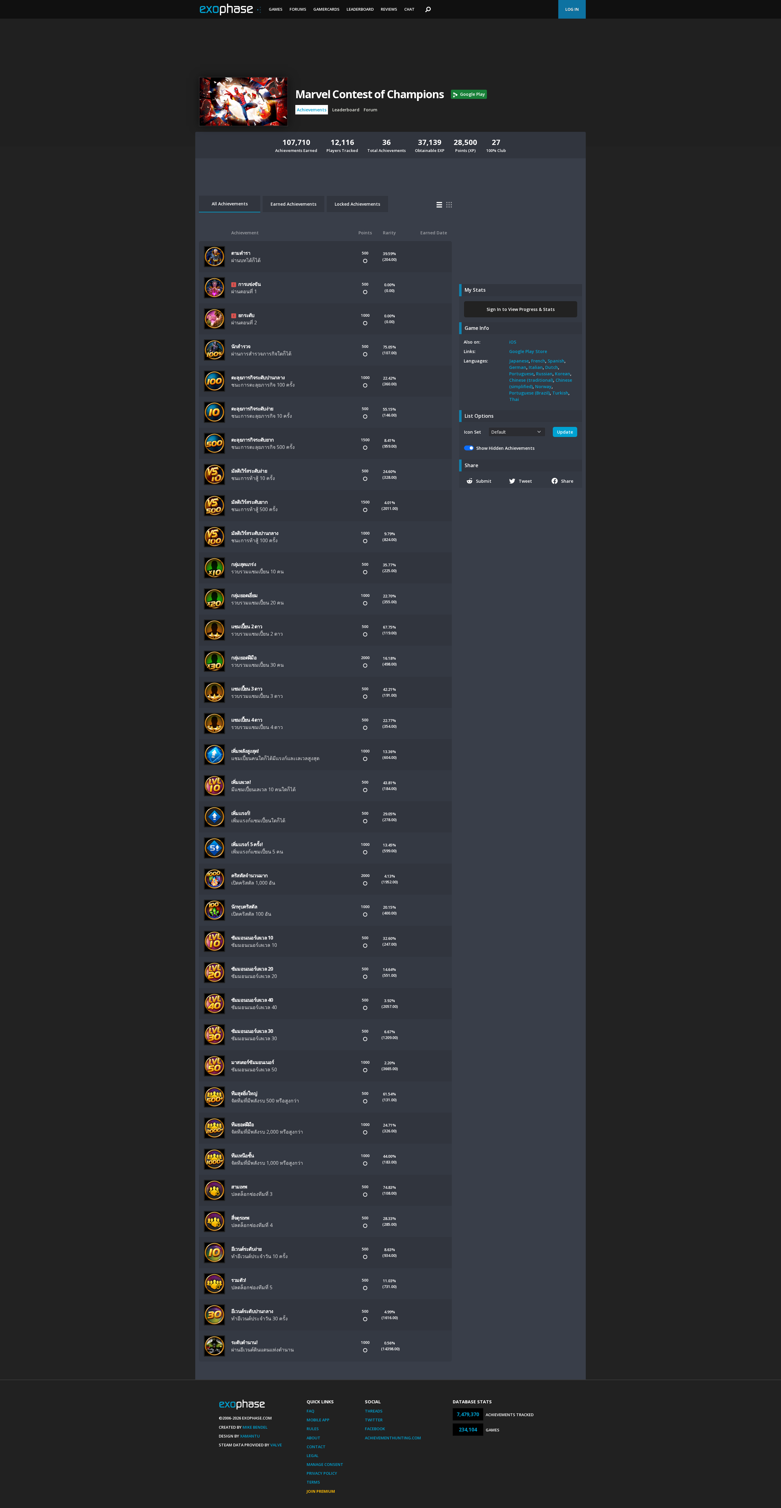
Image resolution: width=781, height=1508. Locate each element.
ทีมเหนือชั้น (242, 1155)
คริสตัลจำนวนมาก (249, 875)
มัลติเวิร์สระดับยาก (249, 502)
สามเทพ (239, 1186)
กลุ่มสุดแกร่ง (243, 564)
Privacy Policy (322, 1473)
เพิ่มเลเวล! (241, 782)
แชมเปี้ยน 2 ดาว (246, 626)
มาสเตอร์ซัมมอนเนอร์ (252, 1062)
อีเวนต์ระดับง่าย (246, 1249)
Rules (313, 1428)
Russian (544, 374)
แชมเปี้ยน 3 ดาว (246, 688)
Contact (316, 1446)
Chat (409, 9)
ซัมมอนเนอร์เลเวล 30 (252, 1031)
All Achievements (230, 204)
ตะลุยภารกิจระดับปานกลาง (258, 377)
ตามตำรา (240, 253)
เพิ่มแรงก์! (240, 813)
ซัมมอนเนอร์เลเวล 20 (252, 968)
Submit (483, 481)
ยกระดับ (246, 315)
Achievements (311, 110)
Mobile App (318, 1420)
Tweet (525, 481)
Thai (514, 399)
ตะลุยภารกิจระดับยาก (252, 439)
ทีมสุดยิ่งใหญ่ (244, 1093)
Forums (298, 9)
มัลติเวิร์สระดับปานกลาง (255, 533)
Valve (276, 1445)
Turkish (560, 393)
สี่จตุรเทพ (240, 1217)
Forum (370, 110)
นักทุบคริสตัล (244, 906)
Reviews (389, 9)
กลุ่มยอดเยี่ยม (244, 595)
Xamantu (250, 1436)
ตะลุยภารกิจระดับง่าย (252, 408)
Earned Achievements (293, 204)
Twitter (374, 1420)
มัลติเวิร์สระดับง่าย (249, 470)
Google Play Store (528, 351)
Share (567, 481)
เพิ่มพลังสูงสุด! (245, 751)
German (517, 367)
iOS (512, 342)
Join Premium (321, 1491)
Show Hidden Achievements (505, 448)
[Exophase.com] (230, 9)
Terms (313, 1482)
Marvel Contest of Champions (369, 94)
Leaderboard (360, 9)
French (538, 361)
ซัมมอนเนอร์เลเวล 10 (252, 937)
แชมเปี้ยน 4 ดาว (246, 719)
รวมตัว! (238, 1280)
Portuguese (521, 374)
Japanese (519, 361)
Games (276, 9)
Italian (536, 367)
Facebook (375, 1428)
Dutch (551, 367)
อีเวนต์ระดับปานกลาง (252, 1311)
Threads (374, 1411)
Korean (562, 374)
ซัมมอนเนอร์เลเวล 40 (252, 1000)
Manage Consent (325, 1464)
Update (565, 432)
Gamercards (326, 9)
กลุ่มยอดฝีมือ (244, 657)
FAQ (310, 1411)
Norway (543, 386)
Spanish (556, 361)
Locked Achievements (357, 204)
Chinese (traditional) (531, 380)
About (313, 1438)
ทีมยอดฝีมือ (242, 1124)
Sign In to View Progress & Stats (521, 309)
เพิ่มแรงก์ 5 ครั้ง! (247, 844)
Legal (313, 1455)
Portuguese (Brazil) (529, 393)
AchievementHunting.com (393, 1438)
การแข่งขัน (249, 284)
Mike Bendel (255, 1427)
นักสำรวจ (240, 346)
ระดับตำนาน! (244, 1342)
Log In (572, 9)
